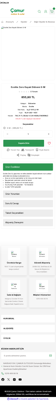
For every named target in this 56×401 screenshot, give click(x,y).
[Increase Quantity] (49, 134)
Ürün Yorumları (12, 194)
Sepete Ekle (23, 143)
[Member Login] (46, 11)
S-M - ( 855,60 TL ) (15, 128)
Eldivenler (32, 103)
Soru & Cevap (12, 203)
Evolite (31, 106)
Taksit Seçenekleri (14, 213)
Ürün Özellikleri (12, 167)
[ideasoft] (13, 399)
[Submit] (50, 355)
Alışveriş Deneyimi (14, 222)
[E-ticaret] (27, 399)
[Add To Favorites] (49, 143)
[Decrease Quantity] (7, 134)
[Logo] (17, 12)
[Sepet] (52, 11)
